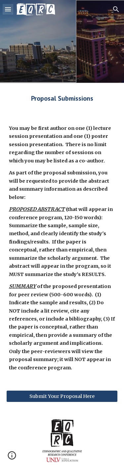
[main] (62, 98)
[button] (8, 9)
